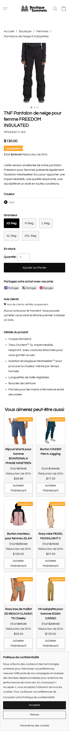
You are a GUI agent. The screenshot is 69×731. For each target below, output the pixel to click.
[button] (34, 8)
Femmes (42, 31)
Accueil (9, 31)
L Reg (46, 223)
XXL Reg (30, 235)
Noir (12, 202)
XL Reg (11, 235)
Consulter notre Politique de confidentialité (29, 697)
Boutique (25, 31)
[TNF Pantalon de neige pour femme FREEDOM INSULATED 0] (34, 73)
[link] (34, 724)
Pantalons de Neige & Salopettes (26, 36)
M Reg (29, 223)
